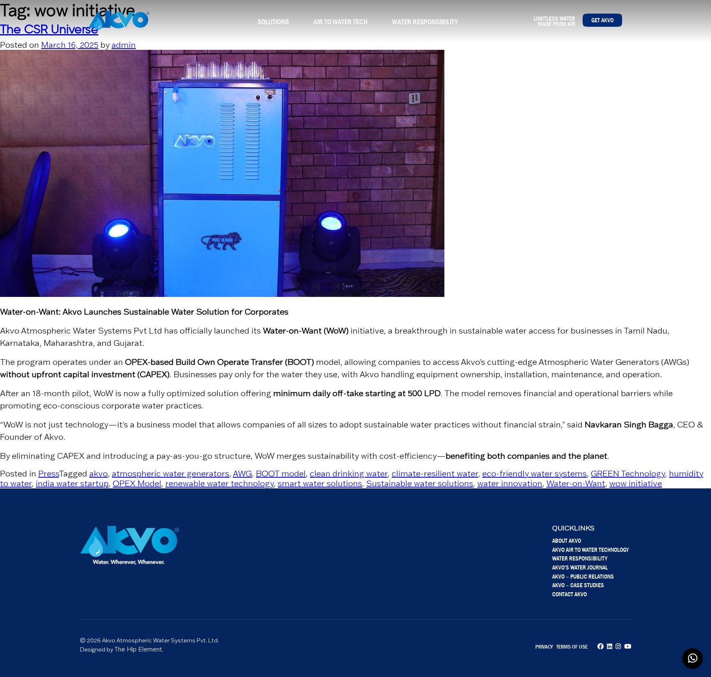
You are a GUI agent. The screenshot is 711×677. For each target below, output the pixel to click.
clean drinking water (349, 474)
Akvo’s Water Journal (580, 567)
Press (48, 474)
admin (124, 45)
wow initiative (635, 483)
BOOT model (281, 474)
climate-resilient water (435, 474)
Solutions (273, 22)
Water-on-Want (575, 483)
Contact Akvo (569, 594)
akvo (98, 474)
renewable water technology (219, 483)
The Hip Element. (138, 649)
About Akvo (566, 540)
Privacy (544, 646)
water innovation (509, 483)
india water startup (72, 483)
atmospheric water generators (170, 474)
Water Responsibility (425, 22)
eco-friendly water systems (534, 474)
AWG (242, 474)
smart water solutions (320, 483)
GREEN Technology (628, 474)
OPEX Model (137, 483)
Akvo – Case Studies (578, 584)
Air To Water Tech (340, 22)
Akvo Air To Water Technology (590, 549)
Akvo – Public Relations (583, 576)
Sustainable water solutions (419, 483)
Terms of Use (572, 646)
